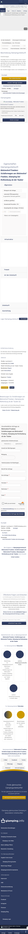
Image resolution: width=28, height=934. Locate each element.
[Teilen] (22, 932)
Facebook (14, 760)
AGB (2, 882)
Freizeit (6, 269)
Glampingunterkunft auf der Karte (12, 86)
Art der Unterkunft (10, 275)
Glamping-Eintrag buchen (9, 861)
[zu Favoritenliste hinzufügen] (2, 14)
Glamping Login (6, 919)
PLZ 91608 (11, 363)
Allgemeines (8, 185)
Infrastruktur (8, 239)
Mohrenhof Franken (6, 104)
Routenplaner (24, 318)
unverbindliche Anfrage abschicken (13, 514)
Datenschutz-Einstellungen (8, 828)
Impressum (4, 878)
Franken (9, 377)
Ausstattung (6, 311)
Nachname (4, 489)
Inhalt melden (15, 557)
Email (3, 495)
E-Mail (5, 760)
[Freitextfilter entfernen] (21, 2)
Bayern (10, 368)
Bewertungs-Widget (6, 865)
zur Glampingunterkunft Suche (1, 6)
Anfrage (25, 10)
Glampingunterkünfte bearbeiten (9, 870)
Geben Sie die (11, 410)
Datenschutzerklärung (8, 509)
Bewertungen (19, 10)
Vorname (4, 483)
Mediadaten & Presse (6, 890)
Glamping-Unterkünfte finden (8, 836)
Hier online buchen (15, 78)
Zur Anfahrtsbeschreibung (9, 535)
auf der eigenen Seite (21, 724)
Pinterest (7, 768)
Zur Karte (4, 533)
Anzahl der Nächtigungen (8, 448)
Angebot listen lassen (6, 857)
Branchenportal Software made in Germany (10, 927)
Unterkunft (5, 305)
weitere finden (20, 662)
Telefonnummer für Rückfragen (10, 462)
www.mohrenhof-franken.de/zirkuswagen (14, 93)
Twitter (24, 760)
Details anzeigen (14, 120)
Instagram (3, 903)
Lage (8, 10)
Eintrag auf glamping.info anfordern (14, 797)
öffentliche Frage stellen (14, 623)
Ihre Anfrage (5, 475)
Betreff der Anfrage (6, 469)
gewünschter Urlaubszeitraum (9, 440)
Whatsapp (10, 764)
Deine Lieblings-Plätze (7, 845)
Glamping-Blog (5, 911)
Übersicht (3, 10)
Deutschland (7, 370)
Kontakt (12, 387)
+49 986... (9, 88)
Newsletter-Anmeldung (7, 849)
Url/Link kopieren (19, 768)
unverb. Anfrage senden (14, 82)
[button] (14, 21)
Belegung (4, 454)
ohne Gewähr (22, 554)
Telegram (19, 764)
